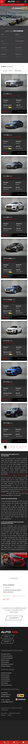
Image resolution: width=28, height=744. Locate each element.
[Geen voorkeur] (21, 37)
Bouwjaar (3, 47)
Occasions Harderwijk (7, 658)
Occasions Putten (5, 654)
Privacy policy (4, 713)
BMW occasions (22, 474)
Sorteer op (11, 70)
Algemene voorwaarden (14, 713)
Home (2, 28)
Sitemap (9, 715)
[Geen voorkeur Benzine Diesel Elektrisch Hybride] (7, 57)
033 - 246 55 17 (6, 700)
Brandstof (3, 54)
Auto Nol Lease (5, 675)
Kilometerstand (19, 41)
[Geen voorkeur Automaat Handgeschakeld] (21, 57)
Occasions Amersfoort (7, 656)
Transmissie (18, 54)
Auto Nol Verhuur (5, 681)
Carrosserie (18, 47)
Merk (2, 34)
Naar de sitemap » (6, 666)
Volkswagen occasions (7, 476)
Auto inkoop (4, 683)
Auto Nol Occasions (6, 673)
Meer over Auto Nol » (6, 685)
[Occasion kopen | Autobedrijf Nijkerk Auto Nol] (14, 1)
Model (17, 34)
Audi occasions (12, 474)
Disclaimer (3, 715)
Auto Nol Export (5, 677)
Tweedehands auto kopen (12, 651)
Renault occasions (20, 476)
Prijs (2, 41)
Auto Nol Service (5, 679)
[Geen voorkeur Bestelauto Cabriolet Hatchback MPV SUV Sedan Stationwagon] (21, 50)
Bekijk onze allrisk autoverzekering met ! (12, 4)
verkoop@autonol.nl (7, 702)
